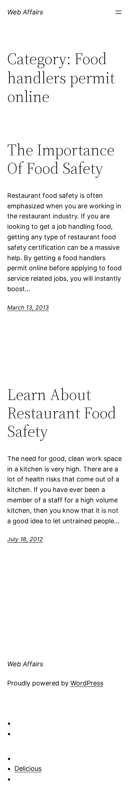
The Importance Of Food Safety (60, 159)
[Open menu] (118, 12)
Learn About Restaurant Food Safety (61, 413)
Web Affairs (25, 12)
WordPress (86, 683)
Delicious (28, 768)
